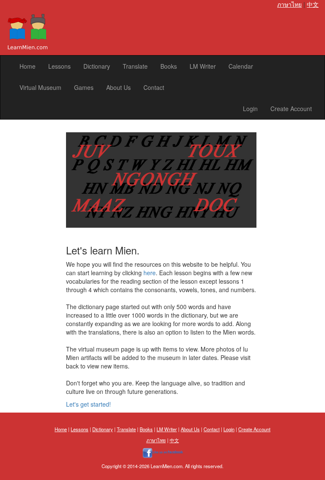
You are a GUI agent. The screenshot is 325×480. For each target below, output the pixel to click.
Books (168, 66)
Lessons (59, 66)
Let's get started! (88, 404)
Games (84, 87)
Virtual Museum (40, 87)
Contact (153, 87)
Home (27, 66)
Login (250, 108)
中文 (313, 4)
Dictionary (96, 66)
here (149, 272)
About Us (118, 87)
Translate (135, 66)
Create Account (291, 108)
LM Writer (203, 66)
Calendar (241, 66)
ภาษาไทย (289, 4)
